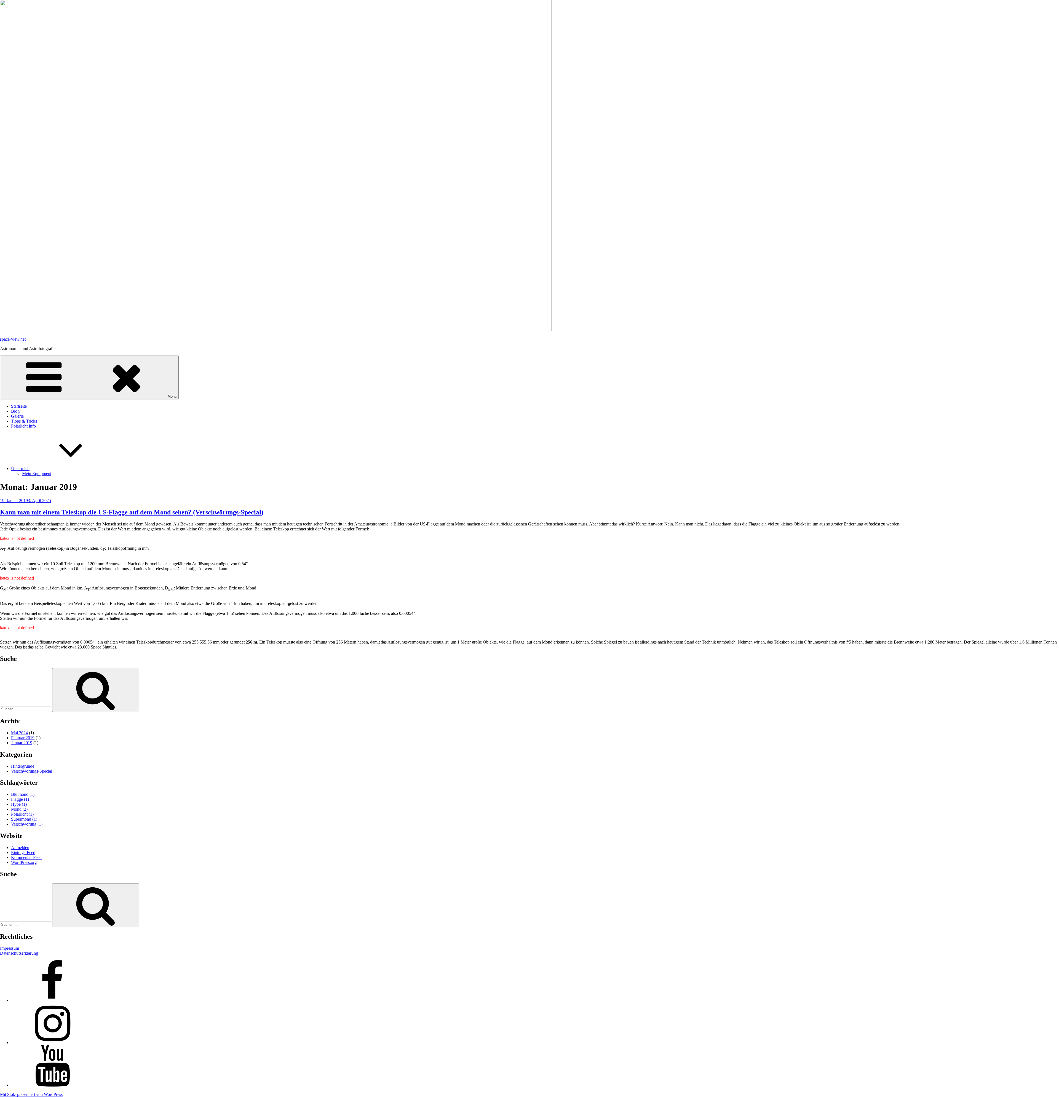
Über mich (20, 468)
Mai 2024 (19, 732)
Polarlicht (22, 814)
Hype (19, 804)
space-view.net (13, 339)
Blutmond (22, 794)
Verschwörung (26, 824)
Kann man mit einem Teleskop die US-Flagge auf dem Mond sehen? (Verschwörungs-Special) (131, 512)
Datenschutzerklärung (19, 953)
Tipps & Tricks (24, 421)
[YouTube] (52, 1085)
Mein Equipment (36, 473)
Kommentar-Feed (26, 857)
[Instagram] (52, 1042)
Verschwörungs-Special (31, 771)
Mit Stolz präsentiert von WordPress (31, 1094)
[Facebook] (52, 1000)
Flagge (20, 799)
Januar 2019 (21, 742)
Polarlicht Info (23, 426)
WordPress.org (24, 862)
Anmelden (20, 847)
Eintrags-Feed (23, 852)
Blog (15, 411)
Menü (172, 396)
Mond (19, 809)
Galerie (17, 416)
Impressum (9, 948)
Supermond (24, 819)
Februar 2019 (22, 737)
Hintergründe (22, 766)
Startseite (19, 406)
